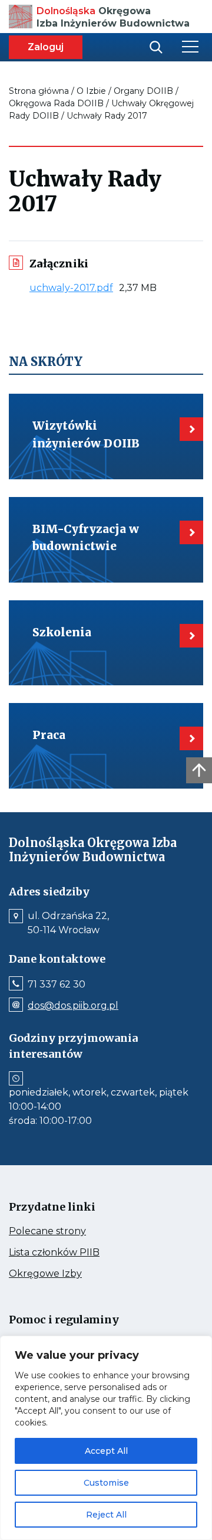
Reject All (106, 1514)
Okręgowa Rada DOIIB (56, 103)
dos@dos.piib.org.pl (73, 1006)
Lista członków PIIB (76, 1252)
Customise (106, 1482)
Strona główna (39, 91)
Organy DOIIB (143, 91)
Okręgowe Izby (70, 1274)
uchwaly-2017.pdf (74, 287)
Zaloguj (46, 47)
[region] (106, 1438)
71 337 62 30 (56, 984)
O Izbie (91, 91)
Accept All (106, 1451)
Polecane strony (69, 1231)
